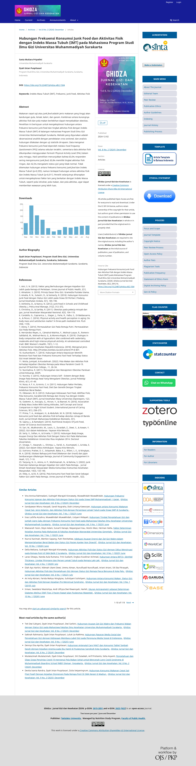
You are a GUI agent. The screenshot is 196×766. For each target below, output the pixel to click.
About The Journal (152, 87)
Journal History (151, 125)
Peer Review (150, 99)
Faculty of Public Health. (133, 718)
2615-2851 (98, 708)
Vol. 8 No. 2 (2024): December (51, 29)
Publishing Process (153, 131)
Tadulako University (71, 718)
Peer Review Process (153, 247)
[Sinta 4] (155, 52)
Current (28, 20)
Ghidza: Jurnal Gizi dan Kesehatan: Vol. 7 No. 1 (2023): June (53, 513)
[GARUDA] (153, 582)
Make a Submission (153, 65)
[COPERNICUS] (153, 514)
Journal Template (152, 234)
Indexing (148, 118)
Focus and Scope (152, 228)
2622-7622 (120, 708)
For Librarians (150, 462)
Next (128, 602)
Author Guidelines (152, 112)
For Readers (149, 449)
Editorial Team (151, 93)
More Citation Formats (109, 292)
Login (178, 2)
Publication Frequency (154, 272)
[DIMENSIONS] (153, 537)
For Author (149, 456)
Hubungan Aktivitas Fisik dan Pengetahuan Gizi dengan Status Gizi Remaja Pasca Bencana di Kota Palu (75, 571)
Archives (41, 20)
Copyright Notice (152, 241)
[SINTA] (153, 492)
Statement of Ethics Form (156, 279)
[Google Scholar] (153, 526)
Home (17, 20)
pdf (103, 122)
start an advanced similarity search (49, 608)
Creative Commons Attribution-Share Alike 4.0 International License (115, 189)
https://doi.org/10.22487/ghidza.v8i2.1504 (44, 85)
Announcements (58, 20)
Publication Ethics (152, 106)
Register (169, 2)
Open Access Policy (153, 253)
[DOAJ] (153, 503)
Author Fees (149, 260)
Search (175, 20)
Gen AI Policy (150, 291)
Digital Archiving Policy (155, 285)
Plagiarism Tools (152, 266)
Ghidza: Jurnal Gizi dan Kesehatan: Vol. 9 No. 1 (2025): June (80, 524)
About (73, 20)
